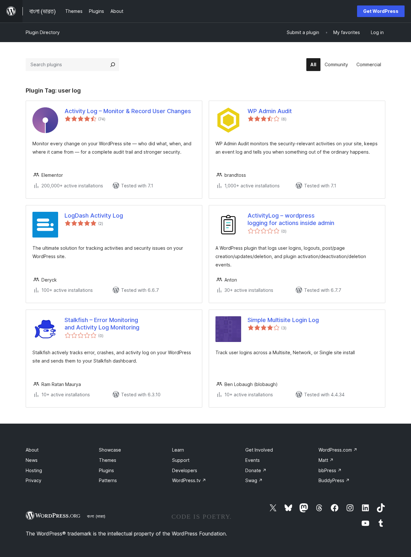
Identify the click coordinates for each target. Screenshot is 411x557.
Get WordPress (380, 11)
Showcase (110, 450)
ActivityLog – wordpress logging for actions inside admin (291, 219)
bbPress (330, 470)
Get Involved (259, 450)
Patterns (108, 480)
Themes (107, 460)
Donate (256, 470)
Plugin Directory (43, 32)
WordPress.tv (189, 480)
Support (180, 460)
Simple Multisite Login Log (283, 320)
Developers (184, 470)
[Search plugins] (112, 64)
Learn (178, 450)
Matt (326, 460)
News (32, 460)
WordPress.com (338, 450)
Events (252, 460)
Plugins (106, 470)
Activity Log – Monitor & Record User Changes (128, 111)
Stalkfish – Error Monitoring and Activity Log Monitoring (102, 324)
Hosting (34, 470)
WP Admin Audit (270, 111)
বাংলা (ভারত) (96, 516)
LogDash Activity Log (94, 215)
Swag (254, 480)
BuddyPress (334, 480)
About (32, 450)
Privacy (33, 480)
